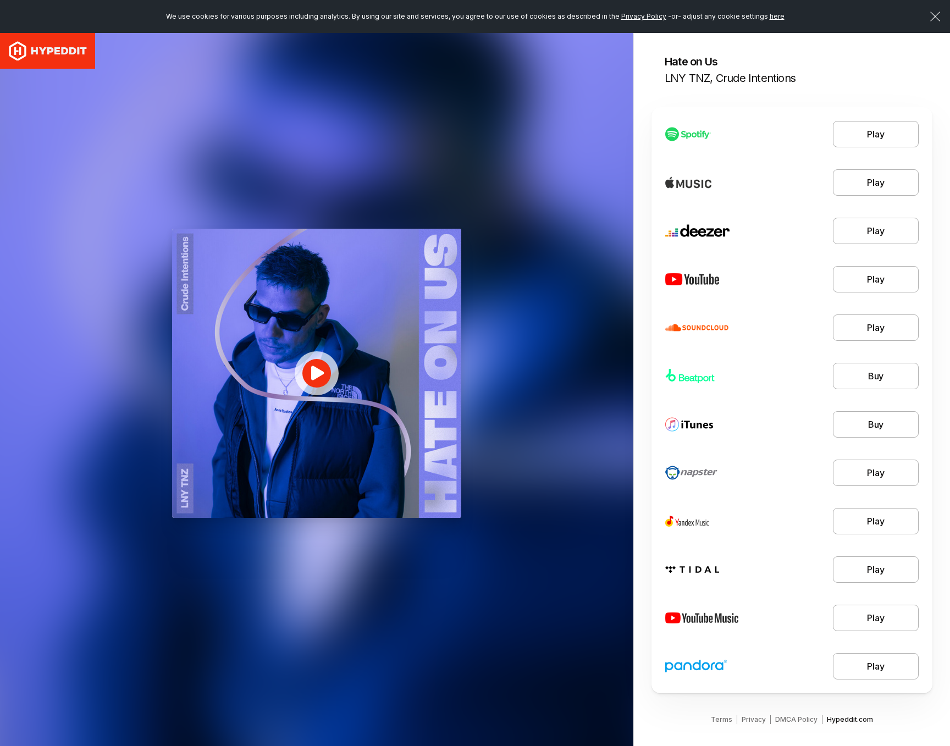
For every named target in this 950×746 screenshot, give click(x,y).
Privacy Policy (643, 16)
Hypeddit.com (850, 719)
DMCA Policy (796, 719)
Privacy (754, 719)
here (777, 16)
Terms (721, 719)
